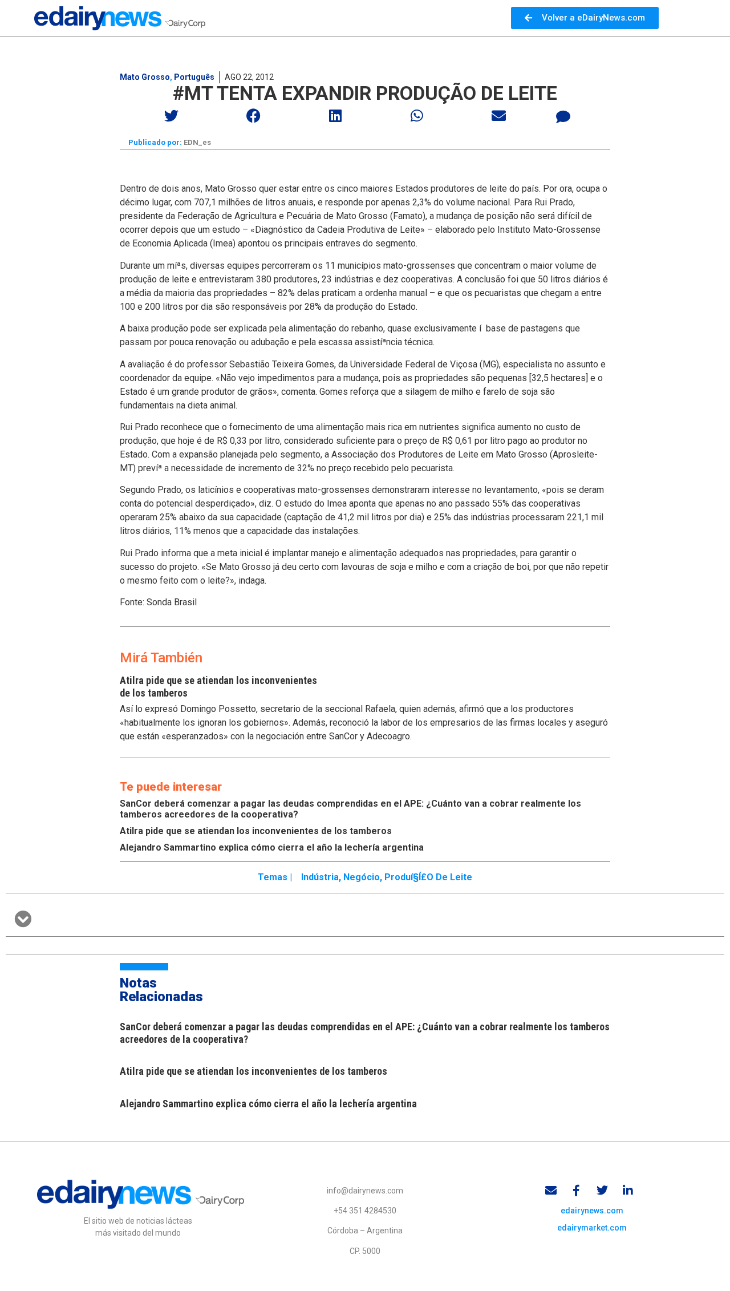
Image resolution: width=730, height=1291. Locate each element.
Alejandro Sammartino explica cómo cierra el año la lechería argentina (272, 847)
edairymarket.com (592, 1227)
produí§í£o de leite (428, 877)
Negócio (361, 877)
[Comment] (563, 117)
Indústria (320, 877)
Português (194, 77)
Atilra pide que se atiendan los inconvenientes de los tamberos (256, 830)
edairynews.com (592, 1210)
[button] (172, 115)
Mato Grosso (145, 77)
